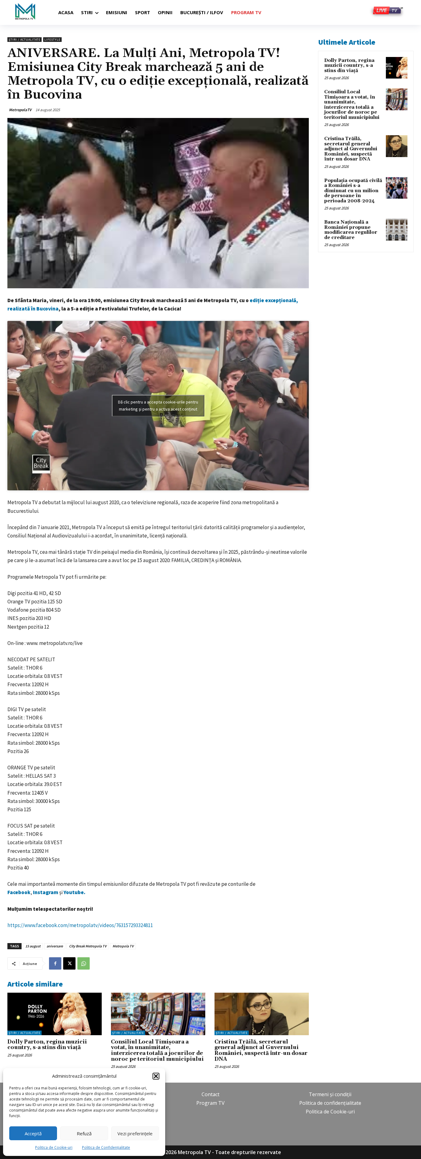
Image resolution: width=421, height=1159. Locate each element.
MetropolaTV (20, 109)
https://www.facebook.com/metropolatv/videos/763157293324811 (80, 925)
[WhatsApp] (83, 963)
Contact (210, 1094)
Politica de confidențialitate (330, 1103)
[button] (156, 1076)
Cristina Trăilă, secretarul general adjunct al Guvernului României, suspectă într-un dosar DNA (261, 1051)
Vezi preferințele (135, 1133)
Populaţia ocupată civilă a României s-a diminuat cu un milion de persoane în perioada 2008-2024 (353, 191)
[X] (69, 963)
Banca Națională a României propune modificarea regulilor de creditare (350, 230)
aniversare (55, 946)
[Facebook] (55, 963)
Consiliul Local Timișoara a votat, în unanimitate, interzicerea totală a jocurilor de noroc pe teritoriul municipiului (157, 1051)
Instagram (46, 892)
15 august (32, 946)
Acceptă (33, 1133)
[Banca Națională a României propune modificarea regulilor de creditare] (396, 229)
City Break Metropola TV (87, 946)
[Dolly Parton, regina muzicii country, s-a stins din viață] (54, 1014)
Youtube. (74, 892)
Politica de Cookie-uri (53, 1147)
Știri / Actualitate (24, 40)
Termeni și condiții (330, 1094)
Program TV (210, 1103)
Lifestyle (52, 40)
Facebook (19, 892)
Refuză (84, 1133)
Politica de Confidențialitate (106, 1147)
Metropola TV (122, 946)
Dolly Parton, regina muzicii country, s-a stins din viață (47, 1045)
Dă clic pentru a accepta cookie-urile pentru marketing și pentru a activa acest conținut (158, 405)
